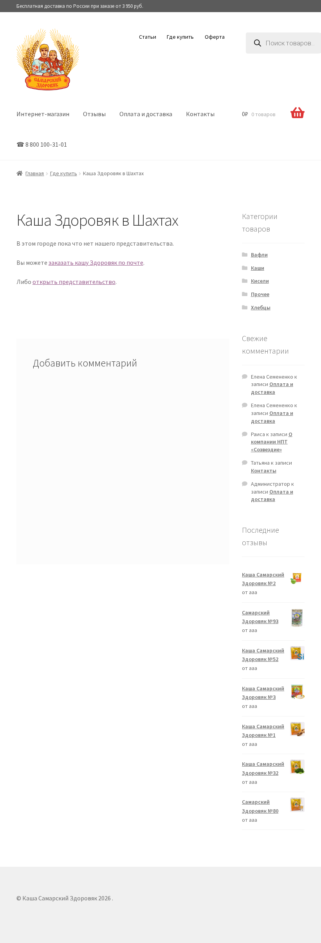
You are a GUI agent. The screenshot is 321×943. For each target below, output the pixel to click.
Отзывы (94, 114)
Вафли (259, 254)
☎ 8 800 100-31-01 (41, 144)
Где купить (180, 36)
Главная (34, 173)
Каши (257, 267)
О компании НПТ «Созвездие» (271, 442)
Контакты (200, 114)
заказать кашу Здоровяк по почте (96, 262)
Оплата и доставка (145, 114)
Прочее (260, 294)
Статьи (147, 36)
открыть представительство (73, 282)
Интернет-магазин (42, 114)
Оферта (215, 36)
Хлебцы (261, 307)
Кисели (260, 280)
